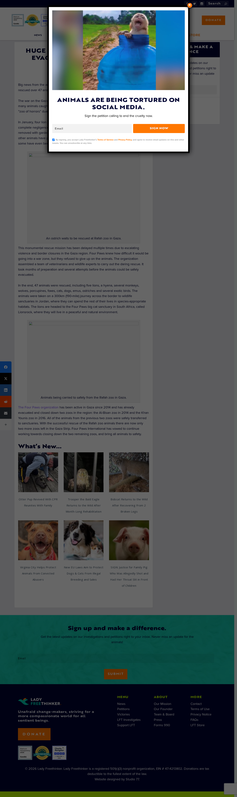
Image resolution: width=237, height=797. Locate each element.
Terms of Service (105, 140)
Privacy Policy (125, 140)
